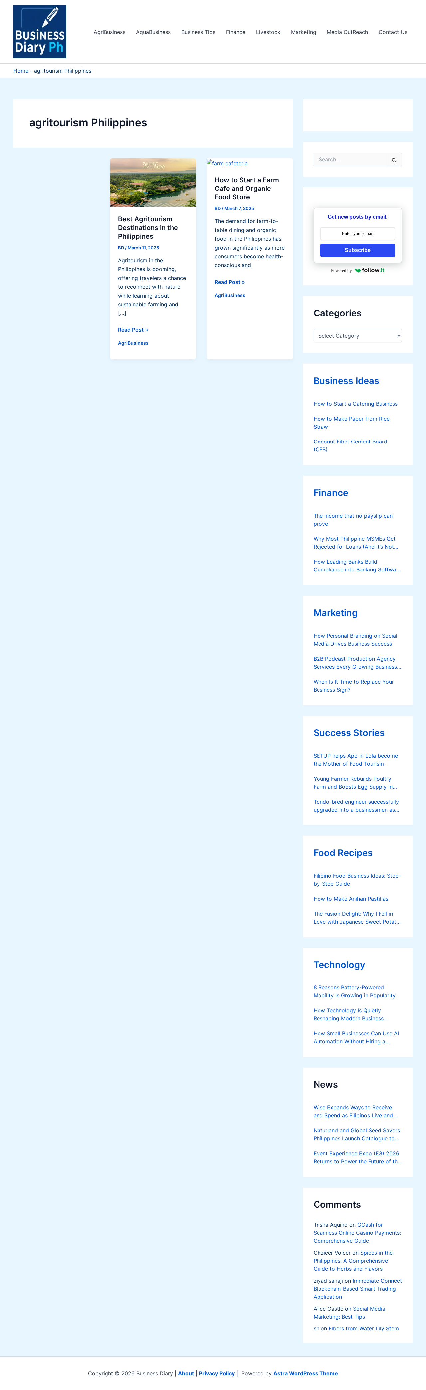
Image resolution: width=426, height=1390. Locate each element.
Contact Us (393, 32)
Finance (235, 32)
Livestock (268, 32)
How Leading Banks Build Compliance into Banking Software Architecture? (357, 565)
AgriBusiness (109, 32)
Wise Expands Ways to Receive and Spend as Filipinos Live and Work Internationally (353, 1111)
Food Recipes (343, 852)
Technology (339, 964)
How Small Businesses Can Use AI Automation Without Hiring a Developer (356, 1037)
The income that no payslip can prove (353, 519)
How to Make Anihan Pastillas (351, 898)
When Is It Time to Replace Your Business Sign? (354, 685)
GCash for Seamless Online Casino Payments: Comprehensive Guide (357, 1232)
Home (20, 70)
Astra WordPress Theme (305, 1373)
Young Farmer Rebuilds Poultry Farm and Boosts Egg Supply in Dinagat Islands (353, 783)
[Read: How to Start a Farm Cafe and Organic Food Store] (227, 162)
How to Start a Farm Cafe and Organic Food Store (247, 188)
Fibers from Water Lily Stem (364, 1328)
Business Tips (198, 32)
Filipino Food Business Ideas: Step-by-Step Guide (357, 879)
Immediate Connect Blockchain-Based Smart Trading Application (358, 1288)
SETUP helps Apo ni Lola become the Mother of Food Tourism (356, 759)
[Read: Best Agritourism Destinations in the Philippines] (153, 182)
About (186, 1373)
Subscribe (358, 250)
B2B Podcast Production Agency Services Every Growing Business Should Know (355, 663)
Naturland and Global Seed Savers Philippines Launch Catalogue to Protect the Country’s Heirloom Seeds (357, 1134)
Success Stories (349, 732)
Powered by (341, 270)
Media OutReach (347, 32)
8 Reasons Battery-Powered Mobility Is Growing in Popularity (355, 991)
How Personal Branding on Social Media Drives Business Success (355, 639)
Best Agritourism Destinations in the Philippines (148, 227)
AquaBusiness (153, 32)
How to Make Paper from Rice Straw (352, 422)
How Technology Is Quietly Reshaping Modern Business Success (349, 1014)
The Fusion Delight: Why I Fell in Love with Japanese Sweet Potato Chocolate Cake (357, 918)
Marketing (303, 32)
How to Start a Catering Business (356, 403)
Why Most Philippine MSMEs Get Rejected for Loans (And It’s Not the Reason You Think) (355, 543)
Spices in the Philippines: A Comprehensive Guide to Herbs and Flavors (353, 1260)
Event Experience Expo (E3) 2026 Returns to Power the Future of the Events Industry (357, 1157)
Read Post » (133, 330)
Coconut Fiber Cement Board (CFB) (350, 445)
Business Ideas (346, 380)
